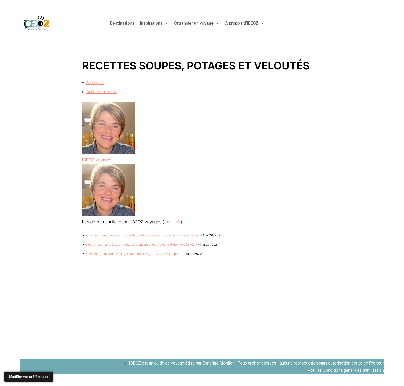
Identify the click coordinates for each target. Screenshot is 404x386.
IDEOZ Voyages (97, 159)
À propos (95, 82)
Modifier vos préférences (28, 377)
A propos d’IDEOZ (241, 23)
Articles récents (101, 91)
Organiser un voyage (194, 23)
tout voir (172, 221)
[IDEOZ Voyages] (108, 152)
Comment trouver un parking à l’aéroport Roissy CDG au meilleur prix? (133, 254)
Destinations (122, 23)
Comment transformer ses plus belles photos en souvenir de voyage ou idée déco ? (143, 235)
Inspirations (151, 23)
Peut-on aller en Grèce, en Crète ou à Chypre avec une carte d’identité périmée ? (141, 244)
